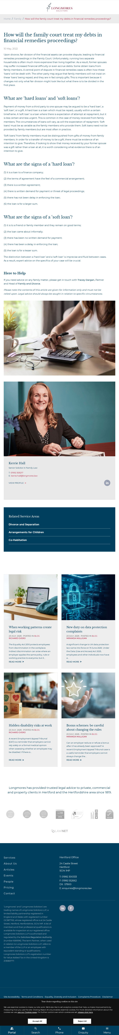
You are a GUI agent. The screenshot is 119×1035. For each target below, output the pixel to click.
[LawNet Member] (59, 831)
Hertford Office (69, 857)
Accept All (37, 1021)
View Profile (16, 483)
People (8, 881)
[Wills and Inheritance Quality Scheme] (43, 814)
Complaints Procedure (89, 997)
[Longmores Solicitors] (59, 7)
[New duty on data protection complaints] (88, 597)
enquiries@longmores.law (77, 888)
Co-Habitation (18, 540)
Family (17, 18)
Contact (9, 893)
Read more (15, 662)
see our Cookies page (27, 1012)
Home (7, 18)
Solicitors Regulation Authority (36, 937)
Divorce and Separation (24, 524)
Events (8, 875)
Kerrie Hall (17, 463)
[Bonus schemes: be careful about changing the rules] (88, 695)
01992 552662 (69, 880)
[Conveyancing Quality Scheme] (27, 814)
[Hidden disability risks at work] (30, 695)
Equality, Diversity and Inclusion (60, 997)
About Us (10, 863)
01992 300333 (69, 876)
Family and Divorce (29, 283)
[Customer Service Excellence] (94, 814)
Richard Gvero (17, 638)
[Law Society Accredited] (10, 814)
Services (9, 857)
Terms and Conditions (32, 997)
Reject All (82, 1021)
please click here (85, 1012)
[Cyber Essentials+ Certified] (109, 814)
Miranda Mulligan (76, 638)
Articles (9, 869)
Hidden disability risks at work (30, 725)
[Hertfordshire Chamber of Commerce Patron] (77, 814)
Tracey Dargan (86, 280)
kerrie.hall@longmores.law (24, 476)
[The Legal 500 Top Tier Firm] (60, 814)
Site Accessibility (12, 997)
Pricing (9, 887)
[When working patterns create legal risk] (30, 597)
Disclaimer (107, 997)
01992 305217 (17, 473)
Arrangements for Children (26, 532)
